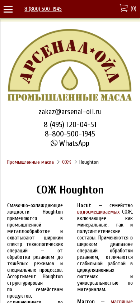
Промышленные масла (30, 162)
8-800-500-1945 (70, 134)
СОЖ (66, 162)
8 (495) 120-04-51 (70, 124)
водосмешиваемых (98, 212)
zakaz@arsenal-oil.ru (70, 111)
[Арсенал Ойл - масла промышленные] (70, 100)
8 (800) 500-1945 (43, 9)
